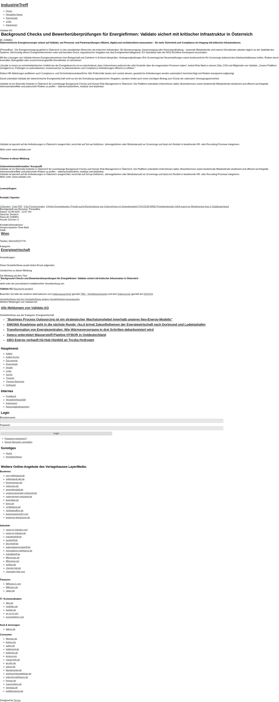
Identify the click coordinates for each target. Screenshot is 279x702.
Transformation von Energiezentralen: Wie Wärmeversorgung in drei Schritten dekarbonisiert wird (80, 329)
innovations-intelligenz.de (19, 550)
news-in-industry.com (17, 530)
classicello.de (13, 660)
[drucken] (5, 206)
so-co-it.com (12, 613)
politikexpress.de (14, 691)
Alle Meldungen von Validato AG (25, 308)
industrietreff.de (14, 537)
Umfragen (11, 385)
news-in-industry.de (16, 533)
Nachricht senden (23, 289)
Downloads (12, 18)
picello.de (11, 663)
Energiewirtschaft (15, 250)
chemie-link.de (13, 568)
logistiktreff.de (13, 554)
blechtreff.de (12, 543)
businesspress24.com (17, 514)
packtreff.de (12, 540)
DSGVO (148, 294)
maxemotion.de (14, 684)
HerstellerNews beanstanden (65, 299)
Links (8, 21)
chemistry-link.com (15, 571)
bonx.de (10, 503)
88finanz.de (12, 587)
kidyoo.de (11, 642)
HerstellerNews (14, 457)
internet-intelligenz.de (17, 677)
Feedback (11, 396)
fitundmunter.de (14, 670)
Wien (5, 233)
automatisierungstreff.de (18, 547)
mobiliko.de (12, 606)
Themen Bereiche (15, 381)
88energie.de (12, 557)
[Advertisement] (43, 116)
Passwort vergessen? (16, 438)
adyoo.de (10, 667)
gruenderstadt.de (14, 489)
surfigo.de (11, 564)
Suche (9, 374)
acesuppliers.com (15, 617)
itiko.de (9, 603)
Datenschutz (124, 294)
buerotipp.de (12, 500)
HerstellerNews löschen (12, 299)
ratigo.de (10, 591)
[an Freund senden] (34, 206)
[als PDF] (17, 206)
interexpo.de (12, 486)
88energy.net (12, 561)
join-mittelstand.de (15, 475)
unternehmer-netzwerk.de (19, 496)
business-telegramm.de (18, 517)
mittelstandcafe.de (15, 479)
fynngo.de (11, 680)
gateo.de (10, 646)
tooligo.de (11, 610)
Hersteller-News (14, 14)
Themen (10, 378)
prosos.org (11, 656)
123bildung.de (13, 507)
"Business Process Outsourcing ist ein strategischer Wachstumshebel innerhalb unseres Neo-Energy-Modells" (89, 319)
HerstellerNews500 (16, 400)
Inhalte (9, 367)
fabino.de (10, 629)
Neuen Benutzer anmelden (18, 442)
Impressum (11, 25)
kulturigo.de (12, 653)
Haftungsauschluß (61, 294)
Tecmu (17, 700)
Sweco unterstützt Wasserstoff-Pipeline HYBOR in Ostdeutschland (56, 335)
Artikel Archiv (12, 357)
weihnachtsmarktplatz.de (18, 673)
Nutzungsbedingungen (17, 407)
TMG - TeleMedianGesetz (93, 294)
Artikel (9, 353)
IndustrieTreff (14, 5)
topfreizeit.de (12, 649)
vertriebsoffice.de (14, 510)
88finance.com (13, 584)
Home (9, 11)
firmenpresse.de (14, 482)
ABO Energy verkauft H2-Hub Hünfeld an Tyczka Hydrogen (50, 340)
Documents (12, 360)
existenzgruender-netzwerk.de (21, 493)
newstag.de (12, 687)
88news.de (11, 639)
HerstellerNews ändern (37, 299)
